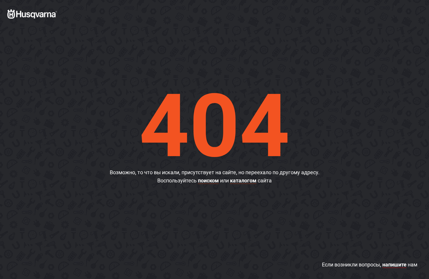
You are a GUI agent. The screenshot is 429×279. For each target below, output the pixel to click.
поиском (208, 180)
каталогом (243, 180)
